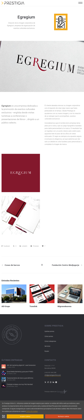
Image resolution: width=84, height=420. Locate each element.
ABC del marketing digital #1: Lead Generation (21, 365)
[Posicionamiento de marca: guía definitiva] (4, 379)
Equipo (47, 351)
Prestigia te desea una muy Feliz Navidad (20, 384)
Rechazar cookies (63, 416)
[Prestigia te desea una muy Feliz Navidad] (4, 386)
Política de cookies (32, 411)
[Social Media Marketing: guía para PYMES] (4, 373)
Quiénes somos (49, 331)
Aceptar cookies (25, 416)
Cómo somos (49, 336)
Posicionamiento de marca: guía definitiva (20, 378)
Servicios (47, 346)
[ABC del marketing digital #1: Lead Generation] (4, 366)
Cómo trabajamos (50, 341)
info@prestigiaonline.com (53, 375)
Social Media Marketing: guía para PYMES (20, 371)
